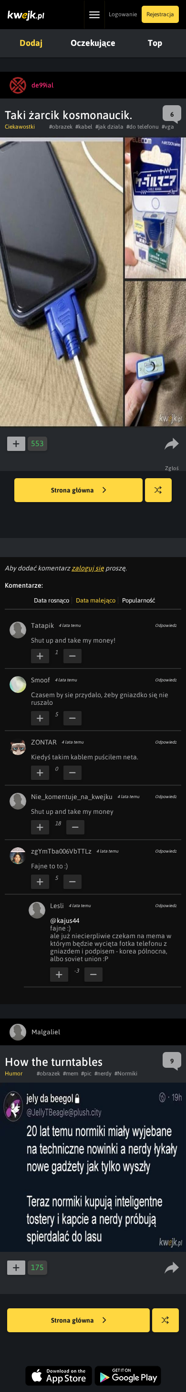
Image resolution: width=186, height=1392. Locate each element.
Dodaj (31, 43)
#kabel (84, 126)
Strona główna (73, 490)
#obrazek (60, 126)
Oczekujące (93, 43)
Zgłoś (172, 468)
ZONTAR (44, 742)
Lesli (57, 906)
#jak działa (109, 126)
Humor (13, 1073)
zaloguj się (88, 568)
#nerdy (103, 1073)
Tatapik (42, 625)
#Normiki (125, 1073)
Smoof (40, 680)
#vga (168, 126)
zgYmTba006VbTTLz (61, 851)
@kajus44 (64, 920)
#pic (86, 1073)
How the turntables (54, 1061)
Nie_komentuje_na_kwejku (72, 796)
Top (155, 43)
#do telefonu (142, 126)
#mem (70, 1073)
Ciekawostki (20, 126)
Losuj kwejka (158, 490)
